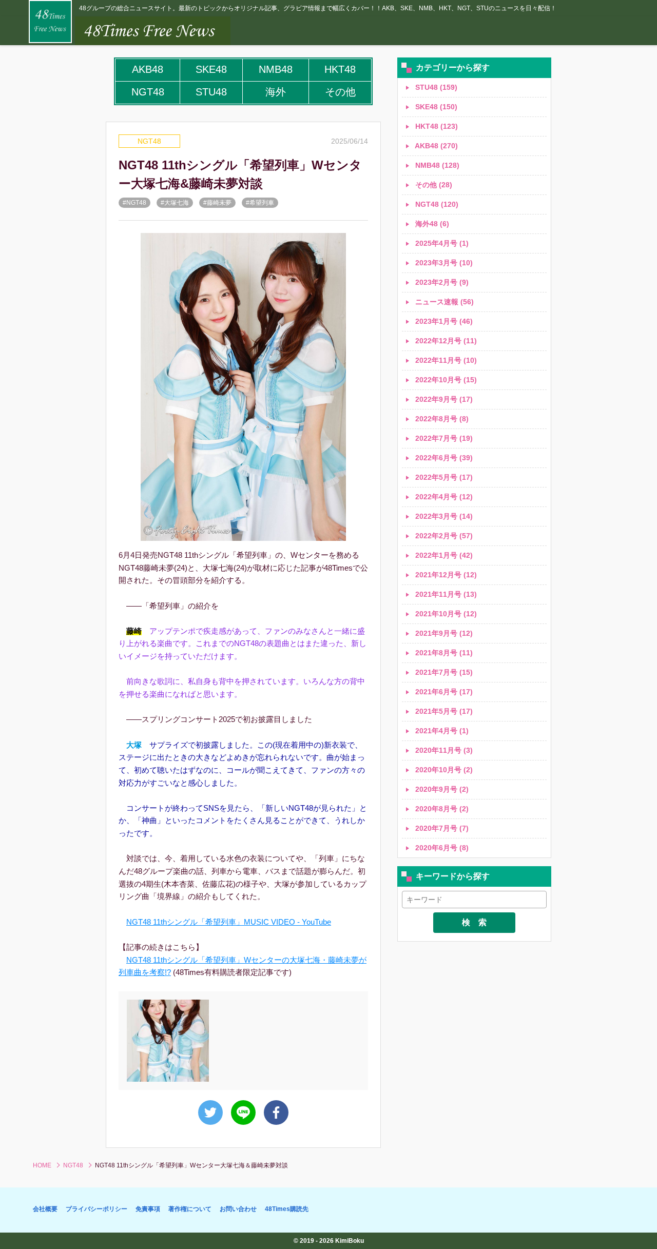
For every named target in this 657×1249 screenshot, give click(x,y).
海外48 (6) (431, 224)
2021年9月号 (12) (443, 633)
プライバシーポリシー (96, 1209)
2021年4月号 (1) (441, 731)
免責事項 (148, 1209)
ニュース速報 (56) (443, 302)
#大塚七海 (175, 203)
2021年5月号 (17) (443, 711)
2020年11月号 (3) (443, 750)
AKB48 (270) (435, 146)
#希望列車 (260, 203)
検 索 (474, 922)
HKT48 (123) (435, 126)
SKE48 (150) (435, 107)
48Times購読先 (286, 1209)
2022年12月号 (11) (445, 341)
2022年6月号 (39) (443, 458)
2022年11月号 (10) (445, 360)
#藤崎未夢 (217, 203)
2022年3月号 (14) (443, 516)
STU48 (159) (435, 87)
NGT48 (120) (435, 204)
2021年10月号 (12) (445, 614)
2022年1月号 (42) (443, 555)
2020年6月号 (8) (441, 848)
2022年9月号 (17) (443, 399)
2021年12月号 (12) (445, 575)
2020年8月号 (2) (441, 809)
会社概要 (45, 1209)
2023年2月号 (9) (441, 282)
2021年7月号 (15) (443, 672)
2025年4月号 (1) (441, 243)
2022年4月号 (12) (443, 497)
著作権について (189, 1209)
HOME (42, 1165)
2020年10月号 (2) (443, 770)
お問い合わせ (238, 1209)
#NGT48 (134, 203)
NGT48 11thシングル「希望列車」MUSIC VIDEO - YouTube (228, 922)
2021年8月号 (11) (443, 653)
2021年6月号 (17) (443, 692)
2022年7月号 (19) (443, 438)
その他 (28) (432, 185)
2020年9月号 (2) (441, 789)
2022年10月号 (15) (445, 380)
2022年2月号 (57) (443, 536)
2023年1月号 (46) (443, 321)
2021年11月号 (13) (445, 594)
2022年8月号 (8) (441, 419)
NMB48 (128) (436, 165)
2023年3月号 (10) (443, 263)
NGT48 (149, 141)
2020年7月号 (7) (441, 828)
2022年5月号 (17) (443, 477)
